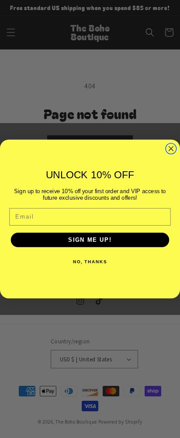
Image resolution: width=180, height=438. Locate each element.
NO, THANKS (90, 261)
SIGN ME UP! (90, 240)
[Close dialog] (171, 148)
